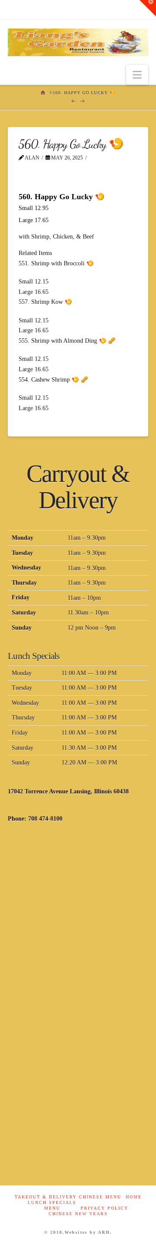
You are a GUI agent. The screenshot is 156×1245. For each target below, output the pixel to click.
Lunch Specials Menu (52, 1205)
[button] (137, 75)
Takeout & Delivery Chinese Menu (68, 1196)
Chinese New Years (78, 1213)
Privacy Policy (104, 1208)
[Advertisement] (78, 918)
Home (134, 1196)
